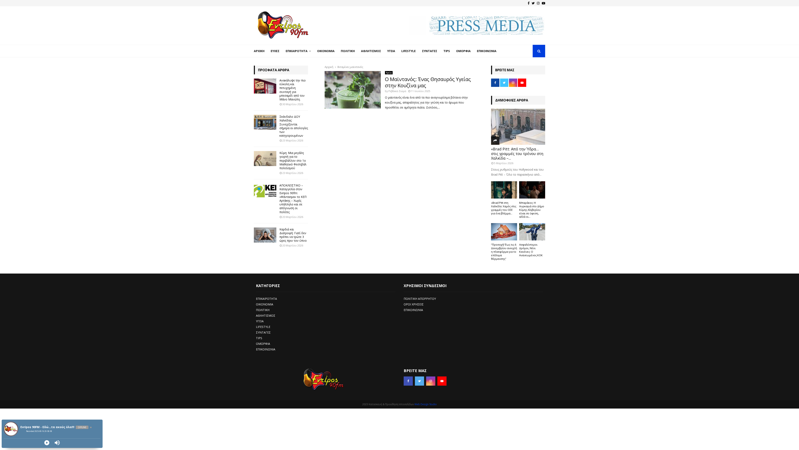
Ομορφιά (463, 51)
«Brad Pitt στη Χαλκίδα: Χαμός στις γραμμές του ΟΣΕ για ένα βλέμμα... (503, 208)
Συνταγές (429, 51)
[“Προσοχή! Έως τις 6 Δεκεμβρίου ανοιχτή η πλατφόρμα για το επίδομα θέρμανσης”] (504, 231)
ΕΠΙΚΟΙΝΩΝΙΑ (265, 349)
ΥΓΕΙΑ (260, 321)
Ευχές (275, 51)
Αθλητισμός (371, 51)
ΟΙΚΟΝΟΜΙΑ (264, 304)
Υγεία (391, 51)
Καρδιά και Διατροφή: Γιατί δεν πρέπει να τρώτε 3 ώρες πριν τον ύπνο (293, 235)
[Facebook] (529, 3)
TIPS (259, 338)
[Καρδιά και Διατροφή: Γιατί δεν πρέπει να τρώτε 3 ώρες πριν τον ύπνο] (265, 235)
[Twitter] (533, 3)
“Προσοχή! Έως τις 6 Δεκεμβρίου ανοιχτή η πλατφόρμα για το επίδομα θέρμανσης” (504, 251)
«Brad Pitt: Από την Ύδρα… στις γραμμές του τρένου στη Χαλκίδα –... (517, 153)
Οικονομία (326, 51)
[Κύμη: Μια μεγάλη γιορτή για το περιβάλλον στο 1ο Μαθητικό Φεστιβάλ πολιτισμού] (265, 158)
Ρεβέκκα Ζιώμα (397, 91)
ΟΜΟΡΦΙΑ (263, 344)
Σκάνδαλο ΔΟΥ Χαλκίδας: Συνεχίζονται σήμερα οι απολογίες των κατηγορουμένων (293, 126)
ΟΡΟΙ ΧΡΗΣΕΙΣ (414, 304)
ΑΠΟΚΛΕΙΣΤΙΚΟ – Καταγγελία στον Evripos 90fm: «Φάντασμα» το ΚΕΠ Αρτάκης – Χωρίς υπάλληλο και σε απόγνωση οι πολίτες (292, 198)
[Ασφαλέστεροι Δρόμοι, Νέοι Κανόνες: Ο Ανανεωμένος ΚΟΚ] (532, 231)
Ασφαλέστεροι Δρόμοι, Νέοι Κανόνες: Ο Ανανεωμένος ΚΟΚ (531, 250)
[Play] (47, 443)
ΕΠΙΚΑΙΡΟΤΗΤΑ (266, 299)
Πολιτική (348, 51)
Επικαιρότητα (297, 51)
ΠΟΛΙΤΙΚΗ (262, 310)
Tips (446, 51)
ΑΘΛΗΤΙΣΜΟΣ (265, 316)
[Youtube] (543, 3)
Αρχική (259, 51)
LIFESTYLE (263, 327)
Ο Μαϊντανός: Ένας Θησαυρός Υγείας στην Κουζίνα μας (428, 82)
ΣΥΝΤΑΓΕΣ (263, 332)
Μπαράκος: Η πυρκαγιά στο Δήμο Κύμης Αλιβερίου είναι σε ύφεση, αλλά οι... (531, 210)
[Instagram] (538, 3)
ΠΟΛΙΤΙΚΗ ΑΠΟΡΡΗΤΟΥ (420, 299)
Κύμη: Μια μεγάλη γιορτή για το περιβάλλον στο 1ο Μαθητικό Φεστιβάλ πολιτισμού (292, 160)
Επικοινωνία (486, 51)
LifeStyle (408, 51)
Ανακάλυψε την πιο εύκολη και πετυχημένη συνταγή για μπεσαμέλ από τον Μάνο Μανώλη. (292, 89)
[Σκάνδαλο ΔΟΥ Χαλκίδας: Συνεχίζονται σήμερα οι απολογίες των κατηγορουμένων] (265, 122)
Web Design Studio (425, 404)
